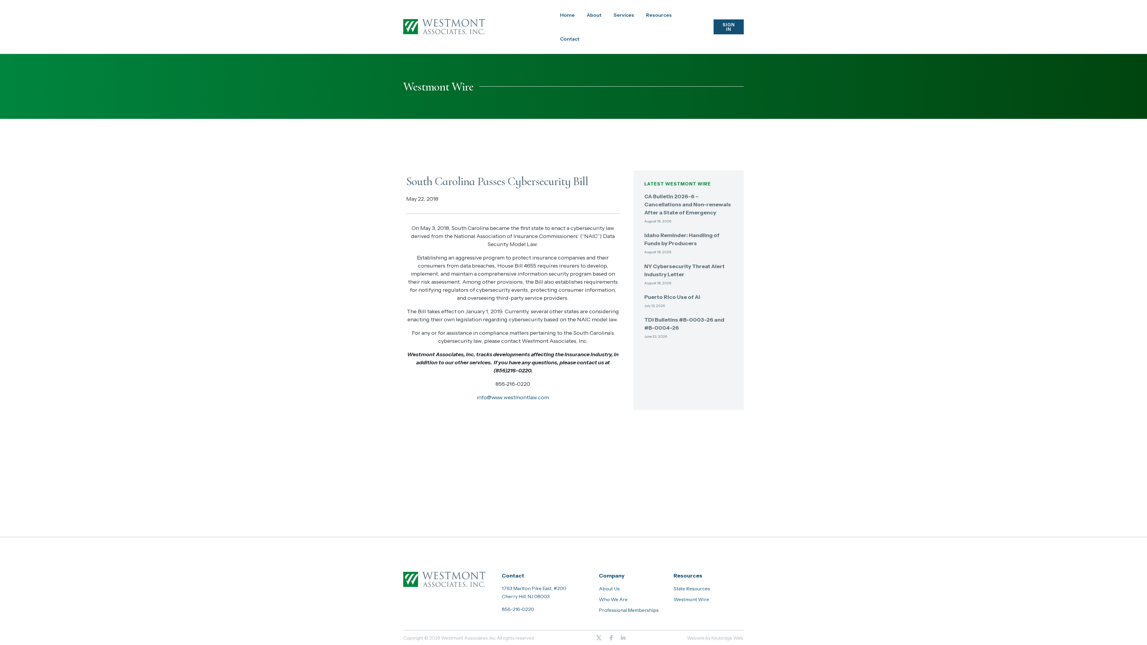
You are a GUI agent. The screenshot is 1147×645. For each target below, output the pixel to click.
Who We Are (613, 599)
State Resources (692, 589)
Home (567, 15)
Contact (569, 39)
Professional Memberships (629, 610)
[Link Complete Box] (688, 210)
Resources (659, 15)
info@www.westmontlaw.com (513, 397)
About (594, 15)
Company (612, 575)
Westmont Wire (691, 599)
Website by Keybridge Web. (715, 638)
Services (624, 15)
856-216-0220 (518, 609)
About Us (609, 589)
